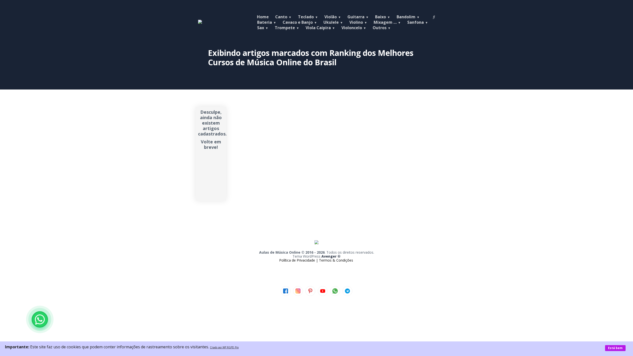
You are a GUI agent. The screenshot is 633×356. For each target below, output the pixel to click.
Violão (330, 17)
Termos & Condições (336, 260)
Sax (260, 27)
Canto (281, 17)
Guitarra (355, 17)
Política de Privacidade (297, 260)
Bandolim (406, 17)
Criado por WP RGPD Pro (224, 347)
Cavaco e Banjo (298, 22)
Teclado (306, 17)
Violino (356, 22)
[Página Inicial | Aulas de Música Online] (200, 22)
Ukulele (331, 22)
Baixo (380, 17)
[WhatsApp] (40, 319)
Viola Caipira (318, 27)
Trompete (285, 27)
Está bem (615, 348)
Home (263, 17)
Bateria (264, 22)
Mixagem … (385, 22)
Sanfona (415, 22)
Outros (379, 27)
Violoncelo (351, 27)
